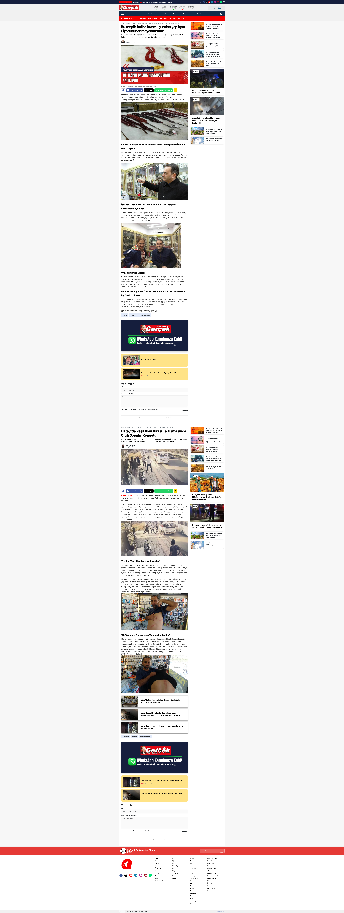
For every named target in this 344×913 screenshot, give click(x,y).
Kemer (192, 886)
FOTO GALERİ (154, 2)
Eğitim (174, 861)
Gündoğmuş (194, 878)
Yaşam (134, 23)
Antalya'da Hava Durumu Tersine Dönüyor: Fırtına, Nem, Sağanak (214, 131)
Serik (191, 903)
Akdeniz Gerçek (125, 23)
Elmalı (192, 871)
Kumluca (192, 896)
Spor (156, 871)
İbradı (192, 881)
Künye (209, 881)
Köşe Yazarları (212, 858)
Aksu (191, 861)
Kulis (156, 861)
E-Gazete (194, 2)
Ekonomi (157, 863)
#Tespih (133, 315)
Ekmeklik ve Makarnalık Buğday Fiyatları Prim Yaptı (213, 63)
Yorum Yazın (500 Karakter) (129, 394)
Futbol (174, 876)
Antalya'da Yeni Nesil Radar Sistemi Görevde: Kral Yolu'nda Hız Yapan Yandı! (213, 54)
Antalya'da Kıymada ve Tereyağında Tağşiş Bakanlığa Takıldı (213, 45)
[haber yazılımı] (221, 911)
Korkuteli (193, 893)
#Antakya (126, 736)
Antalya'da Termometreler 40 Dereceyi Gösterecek (214, 139)
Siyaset (157, 866)
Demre (192, 866)
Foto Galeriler (211, 861)
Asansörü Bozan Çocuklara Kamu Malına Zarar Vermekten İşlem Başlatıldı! (206, 120)
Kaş (191, 883)
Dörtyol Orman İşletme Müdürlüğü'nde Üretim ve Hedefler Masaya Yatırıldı (207, 497)
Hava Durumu (211, 878)
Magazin (175, 871)
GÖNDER (185, 410)
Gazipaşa (193, 876)
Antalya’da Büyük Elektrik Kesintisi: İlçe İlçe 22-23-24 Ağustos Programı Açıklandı (214, 26)
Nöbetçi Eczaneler (213, 876)
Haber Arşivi (211, 888)
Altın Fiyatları (211, 871)
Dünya (174, 868)
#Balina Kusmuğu (144, 315)
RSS (122, 911)
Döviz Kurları (211, 868)
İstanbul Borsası (212, 866)
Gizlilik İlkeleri (211, 886)
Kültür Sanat (159, 881)
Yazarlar (199, 2)
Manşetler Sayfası (213, 863)
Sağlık (174, 858)
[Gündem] (207, 78)
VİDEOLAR (145, 2)
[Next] (222, 18)
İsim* (123, 387)
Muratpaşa (193, 901)
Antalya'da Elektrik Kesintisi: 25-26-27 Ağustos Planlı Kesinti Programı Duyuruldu (213, 35)
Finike (192, 873)
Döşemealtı (193, 868)
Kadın (156, 878)
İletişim (209, 883)
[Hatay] (207, 483)
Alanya (192, 863)
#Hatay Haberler (145, 736)
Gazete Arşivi (211, 891)
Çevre (174, 878)
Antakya (131, 495)
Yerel (156, 876)
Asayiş (174, 863)
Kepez (192, 888)
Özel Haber (158, 868)
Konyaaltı (193, 891)
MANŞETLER (136, 2)
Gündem (157, 858)
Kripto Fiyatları (212, 873)
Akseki (192, 858)
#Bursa (125, 315)
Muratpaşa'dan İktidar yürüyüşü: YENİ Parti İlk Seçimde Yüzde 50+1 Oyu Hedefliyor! (168, 18)
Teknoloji (175, 873)
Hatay (134, 427)
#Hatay (134, 736)
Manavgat (193, 898)
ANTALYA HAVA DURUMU (165, 2)
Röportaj (175, 866)
